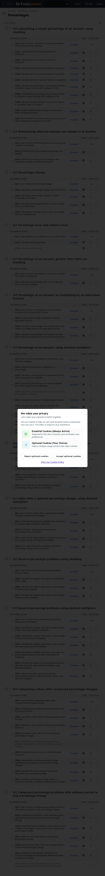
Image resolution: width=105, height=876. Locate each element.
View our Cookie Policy (52, 462)
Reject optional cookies (36, 456)
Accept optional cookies (68, 456)
